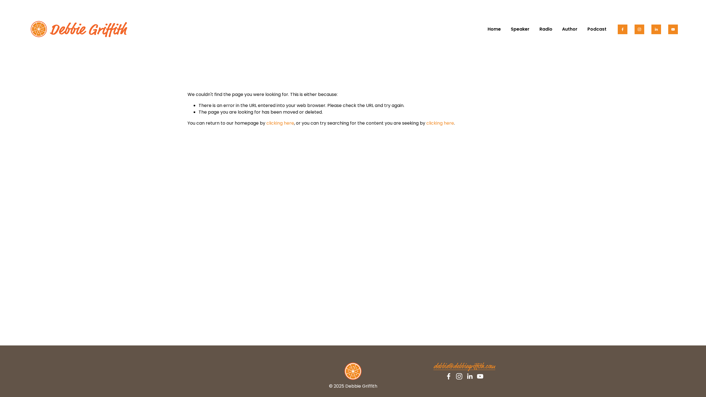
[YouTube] (673, 29)
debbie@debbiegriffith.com (464, 366)
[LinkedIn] (656, 29)
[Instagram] (639, 29)
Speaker (520, 29)
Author (569, 29)
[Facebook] (622, 29)
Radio (545, 29)
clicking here (280, 123)
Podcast (596, 29)
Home (494, 29)
